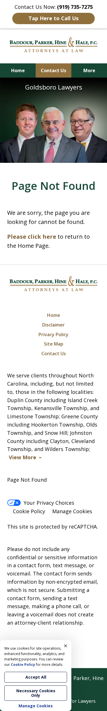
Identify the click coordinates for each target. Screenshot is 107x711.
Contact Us (53, 70)
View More (22, 457)
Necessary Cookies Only (35, 693)
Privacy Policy (53, 334)
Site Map (53, 344)
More (89, 70)
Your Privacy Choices (49, 502)
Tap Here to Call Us (53, 18)
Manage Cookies (72, 511)
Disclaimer (53, 325)
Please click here (31, 236)
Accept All (35, 677)
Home (18, 70)
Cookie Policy (29, 511)
